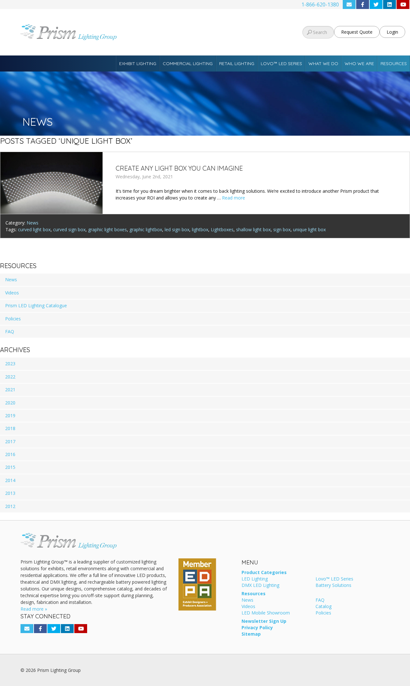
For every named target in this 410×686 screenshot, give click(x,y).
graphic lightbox (145, 229)
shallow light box (253, 229)
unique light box (309, 229)
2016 (10, 454)
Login (392, 32)
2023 (10, 363)
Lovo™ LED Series (281, 63)
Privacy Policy (257, 628)
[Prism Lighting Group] (68, 32)
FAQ (9, 331)
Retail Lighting (236, 63)
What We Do (323, 63)
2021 (10, 389)
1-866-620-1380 (320, 4)
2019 (10, 415)
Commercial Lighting (188, 63)
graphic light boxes (107, 229)
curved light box (34, 229)
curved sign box (69, 229)
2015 (10, 467)
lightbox (200, 229)
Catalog (324, 606)
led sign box (177, 229)
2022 (10, 377)
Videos (12, 293)
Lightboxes (222, 229)
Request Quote (357, 32)
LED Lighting (255, 579)
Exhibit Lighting (137, 63)
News (32, 223)
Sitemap (251, 634)
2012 (10, 506)
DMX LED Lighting (260, 585)
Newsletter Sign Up (264, 621)
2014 (10, 480)
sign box (282, 229)
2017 (10, 441)
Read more (233, 198)
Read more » (33, 609)
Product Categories (264, 572)
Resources (394, 63)
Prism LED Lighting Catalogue (36, 305)
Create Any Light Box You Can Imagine (179, 168)
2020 (10, 403)
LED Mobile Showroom (266, 613)
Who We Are (359, 63)
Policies (13, 319)
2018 (10, 428)
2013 (10, 493)
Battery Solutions (333, 585)
